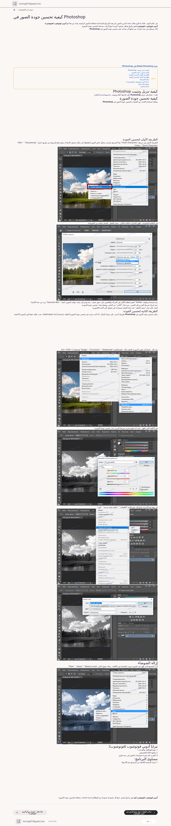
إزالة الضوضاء (144, 79)
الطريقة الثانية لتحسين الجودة (139, 77)
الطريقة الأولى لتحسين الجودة (139, 75)
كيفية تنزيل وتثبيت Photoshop (138, 70)
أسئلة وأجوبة (144, 86)
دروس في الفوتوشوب (25, 9)
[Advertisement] (84, 47)
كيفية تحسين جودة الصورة (140, 72)
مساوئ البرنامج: (143, 84)
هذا (100, 95)
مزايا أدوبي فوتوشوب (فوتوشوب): (137, 82)
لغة (148, 821)
